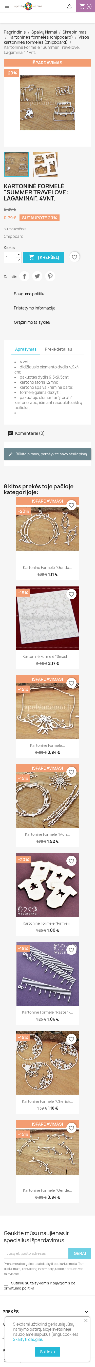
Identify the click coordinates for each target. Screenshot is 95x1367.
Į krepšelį (44, 257)
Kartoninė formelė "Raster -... (47, 1012)
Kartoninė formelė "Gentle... (47, 567)
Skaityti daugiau (28, 1339)
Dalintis (24, 276)
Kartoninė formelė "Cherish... (47, 1101)
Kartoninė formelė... (47, 745)
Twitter (37, 276)
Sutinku (47, 1352)
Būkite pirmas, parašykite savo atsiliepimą (51, 454)
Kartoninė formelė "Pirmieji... (47, 923)
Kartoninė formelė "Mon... (47, 834)
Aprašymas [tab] (25, 349)
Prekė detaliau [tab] (58, 349)
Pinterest (50, 276)
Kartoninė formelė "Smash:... (47, 656)
